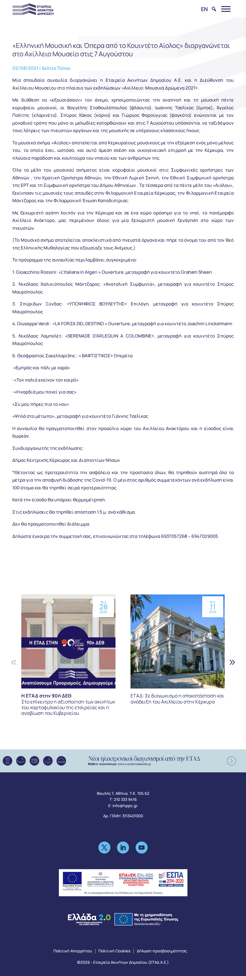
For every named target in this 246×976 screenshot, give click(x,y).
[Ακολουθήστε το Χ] (104, 847)
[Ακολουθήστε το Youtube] (141, 847)
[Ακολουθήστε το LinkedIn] (123, 847)
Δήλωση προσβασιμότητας (162, 951)
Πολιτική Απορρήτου (72, 951)
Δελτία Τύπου (56, 68)
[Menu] (226, 9)
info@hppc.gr (125, 805)
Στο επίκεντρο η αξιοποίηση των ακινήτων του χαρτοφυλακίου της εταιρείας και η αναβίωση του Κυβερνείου (68, 704)
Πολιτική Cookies (114, 951)
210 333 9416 (125, 799)
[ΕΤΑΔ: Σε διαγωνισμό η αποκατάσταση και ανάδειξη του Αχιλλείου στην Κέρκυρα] (177, 641)
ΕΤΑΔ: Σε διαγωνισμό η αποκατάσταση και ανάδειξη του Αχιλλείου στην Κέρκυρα (177, 698)
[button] (232, 662)
